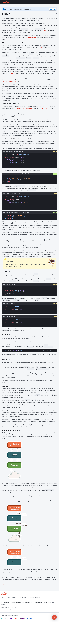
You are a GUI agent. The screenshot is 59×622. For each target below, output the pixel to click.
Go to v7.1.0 (52, 9)
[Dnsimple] (29, 619)
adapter (46, 124)
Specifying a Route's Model (9, 81)
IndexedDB (10, 73)
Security (14, 597)
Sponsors (7, 597)
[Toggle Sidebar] (54, 617)
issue (31, 602)
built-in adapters (45, 108)
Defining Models (50, 584)
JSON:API (38, 113)
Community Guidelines (34, 597)
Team (2, 597)
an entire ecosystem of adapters (25, 108)
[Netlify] (3, 619)
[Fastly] (16, 619)
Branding (24, 597)
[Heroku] (10, 619)
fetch (45, 30)
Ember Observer (32, 37)
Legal (19, 597)
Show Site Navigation (55, 2)
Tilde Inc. (14, 607)
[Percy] (22, 619)
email (23, 602)
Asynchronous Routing (10, 584)
